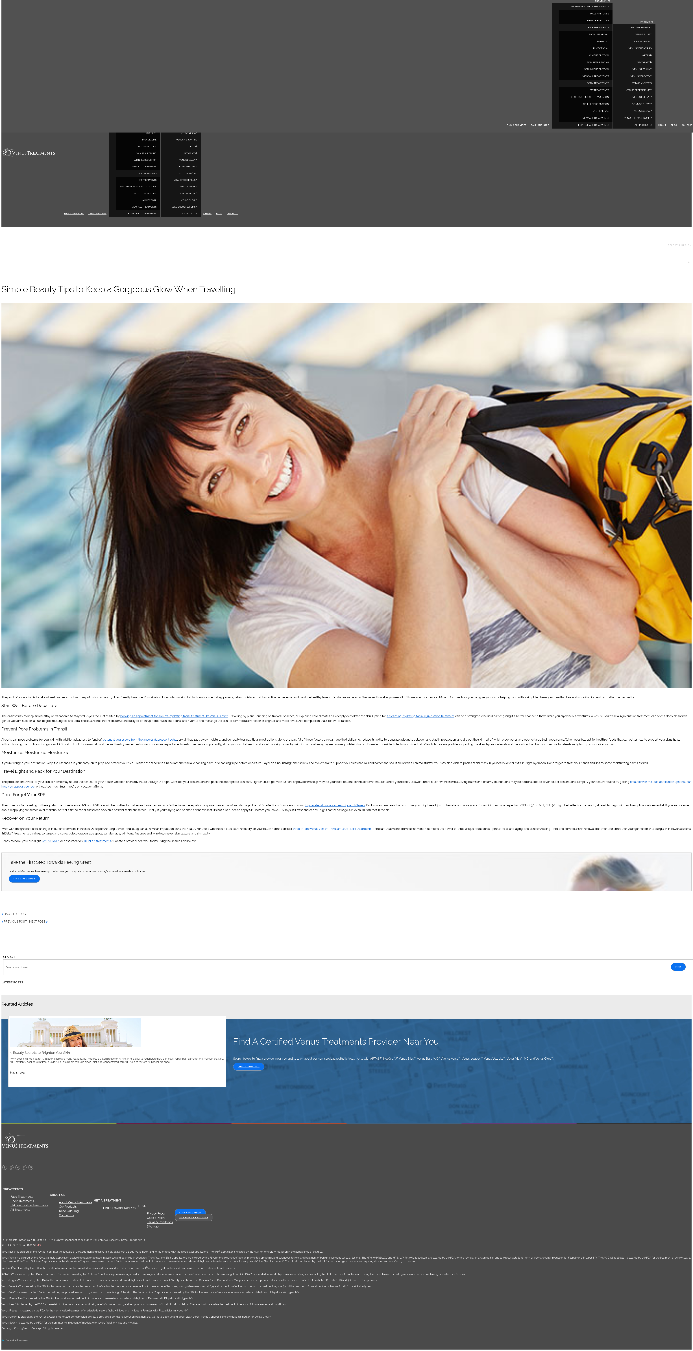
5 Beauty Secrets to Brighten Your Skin (40, 1053)
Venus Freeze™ (188, 186)
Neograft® (190, 153)
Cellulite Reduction (144, 193)
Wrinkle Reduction (145, 160)
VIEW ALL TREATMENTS (144, 166)
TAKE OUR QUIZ (97, 213)
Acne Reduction (147, 146)
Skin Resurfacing (146, 153)
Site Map (153, 1226)
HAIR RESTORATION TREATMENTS (590, 6)
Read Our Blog (69, 1211)
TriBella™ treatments (97, 841)
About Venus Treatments (75, 1202)
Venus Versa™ (189, 133)
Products (647, 22)
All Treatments (20, 1209)
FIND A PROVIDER (24, 879)
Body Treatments (22, 1201)
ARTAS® (193, 146)
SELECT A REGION (680, 245)
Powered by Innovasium (17, 1340)
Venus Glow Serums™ (184, 207)
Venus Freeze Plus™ (185, 180)
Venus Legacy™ (188, 160)
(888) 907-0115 (41, 1240)
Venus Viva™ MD (188, 173)
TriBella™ (150, 133)
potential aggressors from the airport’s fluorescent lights (140, 739)
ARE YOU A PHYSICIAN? (193, 1217)
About (207, 213)
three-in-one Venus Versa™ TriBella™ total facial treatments (332, 828)
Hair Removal (148, 200)
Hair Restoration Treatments (29, 1205)
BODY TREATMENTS (146, 173)
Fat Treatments (147, 180)
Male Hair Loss (599, 13)
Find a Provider (74, 213)
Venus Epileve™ (188, 193)
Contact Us (66, 1215)
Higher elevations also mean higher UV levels (335, 805)
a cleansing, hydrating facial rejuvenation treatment (420, 716)
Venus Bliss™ (643, 34)
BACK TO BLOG (13, 914)
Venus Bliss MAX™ (641, 27)
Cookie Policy (156, 1218)
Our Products (68, 1206)
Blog (219, 213)
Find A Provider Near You (119, 1208)
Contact (232, 213)
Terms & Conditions (160, 1222)
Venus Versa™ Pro (186, 139)
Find (678, 967)
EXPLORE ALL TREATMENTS (142, 213)
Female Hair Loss (598, 20)
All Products (189, 213)
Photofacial (149, 139)
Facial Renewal (599, 34)
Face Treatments (21, 1196)
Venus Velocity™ (187, 166)
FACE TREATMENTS (598, 27)
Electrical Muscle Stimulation (138, 186)
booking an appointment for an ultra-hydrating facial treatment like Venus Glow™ (174, 716)
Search (9, 957)
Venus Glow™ (189, 200)
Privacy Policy (156, 1213)
